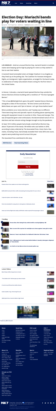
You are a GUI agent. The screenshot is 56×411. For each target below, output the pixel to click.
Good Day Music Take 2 (35, 342)
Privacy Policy (29, 173)
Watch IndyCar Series (7, 385)
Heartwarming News (21, 143)
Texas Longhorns (34, 352)
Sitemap (4, 342)
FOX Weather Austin (34, 337)
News (3, 328)
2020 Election (20, 25)
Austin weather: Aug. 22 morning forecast (11, 291)
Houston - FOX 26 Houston (48, 354)
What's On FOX (5, 352)
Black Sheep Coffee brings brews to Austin (11, 272)
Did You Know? (19, 365)
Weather (18, 350)
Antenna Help (5, 368)
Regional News (49, 350)
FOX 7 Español (33, 333)
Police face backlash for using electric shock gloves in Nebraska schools (18, 204)
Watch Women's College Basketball (6, 391)
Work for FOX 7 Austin (7, 359)
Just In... (4, 181)
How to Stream (33, 330)
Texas (3, 333)
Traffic (3, 332)
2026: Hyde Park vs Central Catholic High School (13, 298)
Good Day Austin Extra (34, 339)
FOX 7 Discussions (48, 342)
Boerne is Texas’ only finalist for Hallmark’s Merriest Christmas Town (29, 234)
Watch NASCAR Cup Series (6, 383)
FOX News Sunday (6, 340)
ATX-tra (45, 344)
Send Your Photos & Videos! (20, 359)
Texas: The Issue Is (48, 337)
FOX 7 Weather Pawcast (19, 353)
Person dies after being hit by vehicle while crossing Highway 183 (28, 222)
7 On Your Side (47, 333)
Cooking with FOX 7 (20, 333)
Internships (4, 361)
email (53, 403)
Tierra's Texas (33, 332)
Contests (18, 339)
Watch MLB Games (6, 380)
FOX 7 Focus (47, 335)
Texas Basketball (34, 359)
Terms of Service (29, 175)
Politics (3, 335)
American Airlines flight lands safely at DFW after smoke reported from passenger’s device (23, 210)
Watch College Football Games (5, 378)
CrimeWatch (47, 332)
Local (3, 330)
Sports (32, 350)
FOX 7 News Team (6, 357)
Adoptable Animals (20, 337)
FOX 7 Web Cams (20, 361)
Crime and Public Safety (6, 338)
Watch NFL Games (6, 376)
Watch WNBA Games (7, 393)
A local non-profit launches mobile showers (12, 285)
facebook (42, 403)
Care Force (46, 339)
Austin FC (32, 354)
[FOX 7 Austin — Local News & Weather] (6, 3)
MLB (31, 356)
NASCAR (32, 357)
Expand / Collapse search (53, 3)
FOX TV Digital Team (12, 25)
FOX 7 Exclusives (47, 329)
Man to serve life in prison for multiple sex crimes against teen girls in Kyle (31, 228)
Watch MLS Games (6, 395)
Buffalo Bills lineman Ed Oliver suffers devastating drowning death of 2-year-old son (21, 191)
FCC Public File (5, 364)
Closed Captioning (6, 363)
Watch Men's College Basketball (7, 388)
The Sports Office (34, 335)
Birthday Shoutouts (20, 330)
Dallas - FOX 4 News (48, 352)
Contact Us (4, 354)
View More (50, 181)
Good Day (19, 328)
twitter (45, 403)
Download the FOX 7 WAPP (21, 356)
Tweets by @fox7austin (6, 321)
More (35, 3)
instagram (48, 403)
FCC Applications (6, 366)
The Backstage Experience (33, 345)
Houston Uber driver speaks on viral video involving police (15, 184)
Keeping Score (19, 332)
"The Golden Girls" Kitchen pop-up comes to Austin (13, 278)
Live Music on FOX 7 (20, 335)
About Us (5, 350)
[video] (50, 273)
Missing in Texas (48, 340)
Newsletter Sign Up (6, 356)
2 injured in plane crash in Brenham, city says (12, 197)
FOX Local (33, 328)
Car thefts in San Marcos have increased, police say (24, 246)
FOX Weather (19, 363)
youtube (51, 403)
